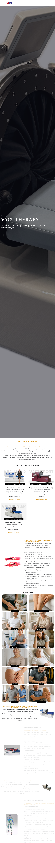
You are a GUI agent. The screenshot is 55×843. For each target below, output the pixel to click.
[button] (15, 484)
